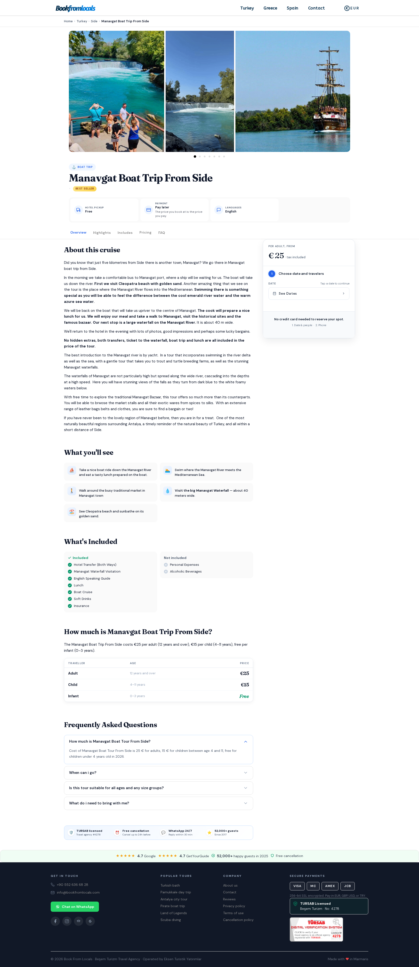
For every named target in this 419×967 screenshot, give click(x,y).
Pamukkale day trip (176, 892)
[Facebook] (55, 921)
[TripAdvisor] (78, 921)
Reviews (229, 899)
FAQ (161, 232)
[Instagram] (67, 921)
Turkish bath (170, 885)
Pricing (145, 232)
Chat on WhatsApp (78, 906)
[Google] (90, 921)
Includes (125, 232)
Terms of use (233, 913)
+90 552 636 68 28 (72, 884)
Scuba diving (171, 920)
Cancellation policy (238, 920)
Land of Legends (174, 913)
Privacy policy (234, 906)
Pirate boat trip (173, 906)
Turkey (247, 8)
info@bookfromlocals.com (78, 892)
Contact (316, 8)
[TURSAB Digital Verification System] (316, 929)
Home (68, 21)
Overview (78, 232)
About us (230, 885)
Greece (270, 8)
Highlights (102, 232)
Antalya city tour (174, 899)
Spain (292, 8)
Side (94, 21)
